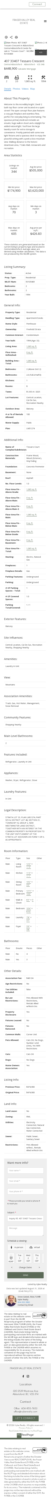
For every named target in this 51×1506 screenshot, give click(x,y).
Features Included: (15, 754)
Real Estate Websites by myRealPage (25, 1431)
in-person (19, 1247)
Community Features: (17, 717)
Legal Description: (15, 810)
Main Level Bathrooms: (18, 736)
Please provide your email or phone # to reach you (23, 1202)
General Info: (12, 305)
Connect (37, 4)
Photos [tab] (16, 88)
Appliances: (11, 773)
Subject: (11, 1212)
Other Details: (12, 971)
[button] (23, 1376)
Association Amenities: (18, 696)
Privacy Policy (25, 1428)
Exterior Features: (15, 619)
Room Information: (16, 851)
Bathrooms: (11, 941)
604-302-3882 (24, 1302)
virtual (37, 1247)
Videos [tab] (25, 88)
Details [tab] (7, 88)
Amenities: (10, 659)
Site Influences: (13, 637)
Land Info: (10, 1104)
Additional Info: (13, 440)
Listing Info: (11, 1079)
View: (7, 677)
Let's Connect (25, 1418)
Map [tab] (32, 88)
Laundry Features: (15, 791)
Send (25, 1275)
